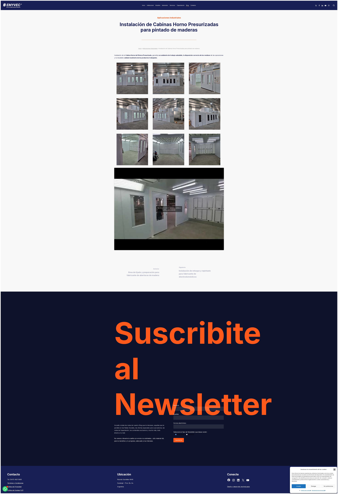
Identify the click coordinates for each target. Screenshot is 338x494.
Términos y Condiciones (15, 483)
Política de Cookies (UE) (15, 490)
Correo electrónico (179, 423)
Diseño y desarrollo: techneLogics (238, 486)
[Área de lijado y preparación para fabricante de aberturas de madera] (141, 272)
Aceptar (298, 486)
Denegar (313, 486)
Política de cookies (306, 490)
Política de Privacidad (14, 487)
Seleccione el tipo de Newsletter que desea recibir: (190, 432)
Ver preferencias (328, 486)
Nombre (176, 405)
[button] (334, 469)
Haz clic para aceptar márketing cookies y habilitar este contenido (169, 209)
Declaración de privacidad (318, 490)
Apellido (176, 414)
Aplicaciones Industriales (169, 18)
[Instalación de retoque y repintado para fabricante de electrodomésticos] (196, 272)
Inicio (139, 48)
